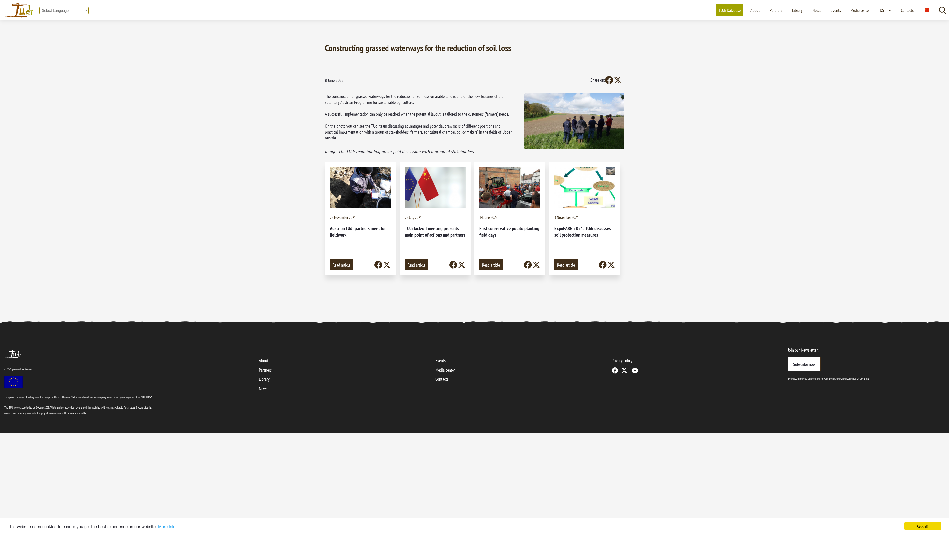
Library (797, 10)
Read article (341, 264)
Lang (927, 10)
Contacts (907, 10)
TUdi (8, 352)
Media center (860, 10)
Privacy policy (622, 360)
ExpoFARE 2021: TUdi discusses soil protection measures (582, 231)
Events (836, 10)
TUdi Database (730, 10)
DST (883, 10)
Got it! (922, 526)
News (816, 10)
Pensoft (28, 369)
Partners (776, 10)
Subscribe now (804, 364)
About (755, 10)
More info (166, 526)
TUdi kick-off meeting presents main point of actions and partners (435, 231)
